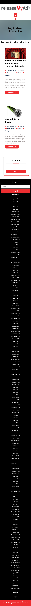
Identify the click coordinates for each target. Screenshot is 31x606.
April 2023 (15, 250)
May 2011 (15, 522)
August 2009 (15, 573)
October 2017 (15, 364)
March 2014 (15, 456)
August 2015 (15, 412)
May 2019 (15, 323)
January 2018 (15, 356)
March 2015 (15, 425)
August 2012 (15, 494)
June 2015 (15, 418)
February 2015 (15, 428)
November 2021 (15, 275)
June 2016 (15, 390)
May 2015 (15, 420)
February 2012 (15, 509)
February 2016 (15, 400)
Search (16, 160)
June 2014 (15, 448)
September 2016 (15, 382)
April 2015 (15, 423)
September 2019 (15, 318)
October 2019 (15, 316)
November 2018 (15, 334)
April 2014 (15, 453)
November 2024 (15, 222)
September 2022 (15, 262)
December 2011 (15, 512)
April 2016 (15, 395)
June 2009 (16, 578)
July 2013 (15, 476)
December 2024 (15, 219)
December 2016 (15, 374)
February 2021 (15, 290)
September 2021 (15, 280)
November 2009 (15, 565)
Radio (20, 73)
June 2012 (15, 499)
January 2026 (15, 217)
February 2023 (15, 252)
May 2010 (15, 550)
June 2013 (15, 479)
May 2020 (15, 301)
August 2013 (15, 473)
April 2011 (15, 524)
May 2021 (15, 288)
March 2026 (15, 211)
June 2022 (15, 270)
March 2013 (15, 486)
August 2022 (15, 265)
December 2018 (15, 331)
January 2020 (15, 311)
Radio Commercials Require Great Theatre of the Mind (15, 63)
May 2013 (15, 481)
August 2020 (15, 293)
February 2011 (15, 529)
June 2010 (15, 547)
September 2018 (15, 336)
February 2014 (15, 458)
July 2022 (15, 267)
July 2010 (15, 545)
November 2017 (15, 362)
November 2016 (15, 377)
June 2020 (15, 298)
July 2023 (15, 242)
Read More (12, 93)
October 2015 (15, 410)
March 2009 (15, 585)
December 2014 (15, 433)
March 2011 (15, 527)
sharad (22, 70)
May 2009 (15, 580)
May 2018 (15, 346)
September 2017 (15, 367)
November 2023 (15, 237)
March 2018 (15, 351)
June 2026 (15, 204)
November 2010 (15, 537)
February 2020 (15, 308)
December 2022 (15, 255)
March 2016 (15, 397)
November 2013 (15, 466)
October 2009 (15, 568)
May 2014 (15, 451)
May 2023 (15, 247)
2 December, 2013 (12, 70)
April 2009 (15, 583)
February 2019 (15, 326)
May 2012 (15, 501)
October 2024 (15, 224)
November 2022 (15, 257)
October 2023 (16, 239)
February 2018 (15, 354)
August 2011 (15, 517)
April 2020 (15, 303)
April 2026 (15, 209)
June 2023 (15, 245)
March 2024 (15, 229)
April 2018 (15, 349)
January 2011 (15, 532)
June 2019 (15, 321)
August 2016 (15, 384)
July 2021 (15, 283)
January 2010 (15, 560)
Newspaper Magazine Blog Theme (14, 602)
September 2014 (15, 440)
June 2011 (15, 519)
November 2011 (15, 514)
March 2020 (15, 306)
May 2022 (15, 272)
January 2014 (15, 461)
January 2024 (15, 232)
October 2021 (15, 278)
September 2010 (15, 542)
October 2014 (15, 438)
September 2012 (15, 491)
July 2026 (15, 201)
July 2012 (15, 496)
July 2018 (15, 341)
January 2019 (15, 328)
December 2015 (15, 405)
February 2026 (15, 214)
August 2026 (15, 199)
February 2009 (15, 588)
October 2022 (15, 260)
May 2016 (15, 392)
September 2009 (16, 570)
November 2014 (15, 435)
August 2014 (15, 443)
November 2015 (15, 407)
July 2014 (15, 445)
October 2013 (15, 468)
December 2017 (15, 359)
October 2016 (15, 379)
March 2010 (15, 555)
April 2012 (15, 504)
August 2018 (15, 339)
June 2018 (15, 344)
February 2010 (15, 557)
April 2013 (15, 484)
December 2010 (15, 535)
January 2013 (15, 489)
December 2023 (15, 234)
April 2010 (15, 552)
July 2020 (15, 295)
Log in (15, 597)
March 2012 (15, 507)
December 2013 (15, 463)
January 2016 (15, 402)
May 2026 (15, 206)
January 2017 (15, 372)
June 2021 (15, 285)
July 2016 (15, 387)
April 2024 (15, 227)
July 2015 (15, 415)
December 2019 (15, 313)
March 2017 (15, 369)
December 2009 (15, 562)
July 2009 (15, 575)
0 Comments (11, 73)
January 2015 (15, 430)
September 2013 (15, 471)
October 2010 (15, 540)
